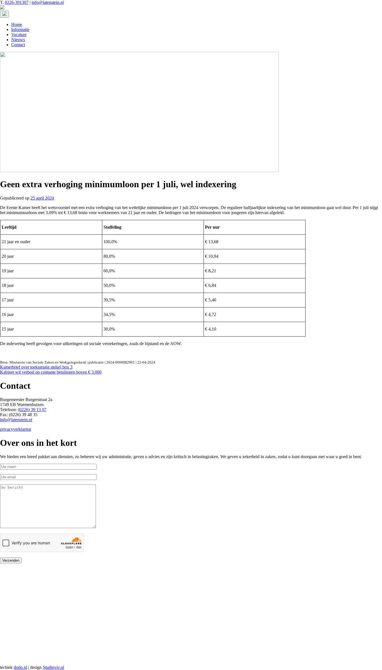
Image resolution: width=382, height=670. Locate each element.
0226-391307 (17, 2)
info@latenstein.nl (48, 2)
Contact (18, 44)
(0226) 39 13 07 (32, 409)
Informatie (20, 29)
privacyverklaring (15, 429)
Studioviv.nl (53, 667)
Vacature (19, 34)
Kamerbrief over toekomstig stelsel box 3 (36, 367)
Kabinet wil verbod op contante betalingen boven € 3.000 (51, 372)
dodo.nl (20, 667)
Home (16, 24)
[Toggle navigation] (4, 14)
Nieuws (18, 39)
